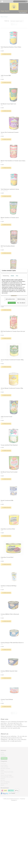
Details (12, 275)
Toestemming (6, 275)
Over (17, 275)
